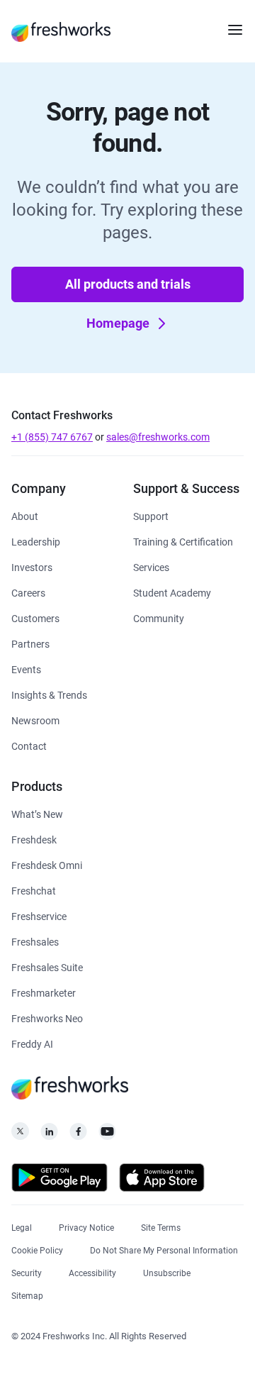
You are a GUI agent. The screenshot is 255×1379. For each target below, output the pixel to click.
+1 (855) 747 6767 (52, 437)
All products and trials (128, 284)
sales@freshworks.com (158, 437)
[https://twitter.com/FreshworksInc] (20, 1135)
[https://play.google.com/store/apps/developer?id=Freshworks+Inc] (59, 1180)
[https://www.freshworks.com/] (60, 31)
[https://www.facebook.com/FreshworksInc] (78, 1135)
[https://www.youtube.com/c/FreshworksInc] (107, 1135)
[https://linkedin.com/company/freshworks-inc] (49, 1135)
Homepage (117, 323)
